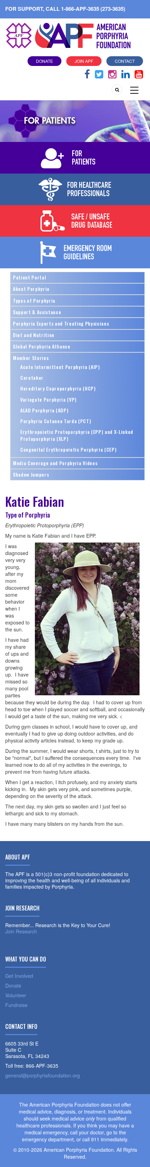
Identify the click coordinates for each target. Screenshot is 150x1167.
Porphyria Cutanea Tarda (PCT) (55, 421)
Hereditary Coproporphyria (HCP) (58, 388)
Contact (125, 61)
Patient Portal (29, 277)
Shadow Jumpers (31, 474)
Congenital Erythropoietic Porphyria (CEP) (68, 449)
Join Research (21, 931)
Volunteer (15, 995)
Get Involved (19, 975)
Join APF (84, 61)
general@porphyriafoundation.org (42, 1075)
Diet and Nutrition (33, 334)
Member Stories (30, 357)
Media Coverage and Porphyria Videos (55, 463)
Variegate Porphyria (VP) (48, 399)
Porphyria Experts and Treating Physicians (61, 323)
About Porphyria (31, 288)
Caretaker (32, 377)
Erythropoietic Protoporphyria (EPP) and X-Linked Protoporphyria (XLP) (76, 435)
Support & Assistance (37, 312)
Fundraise (16, 1004)
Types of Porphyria (34, 300)
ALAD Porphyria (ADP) (44, 410)
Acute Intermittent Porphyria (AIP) (60, 366)
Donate (44, 61)
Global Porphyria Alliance (41, 346)
